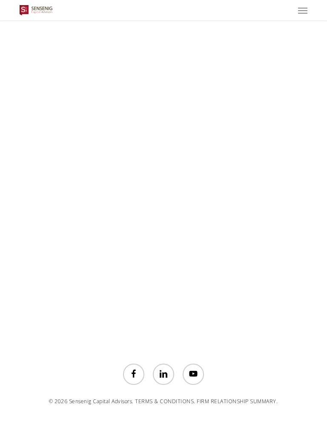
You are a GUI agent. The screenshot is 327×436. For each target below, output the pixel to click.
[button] (302, 10)
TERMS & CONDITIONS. (165, 401)
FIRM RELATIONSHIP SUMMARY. (237, 401)
